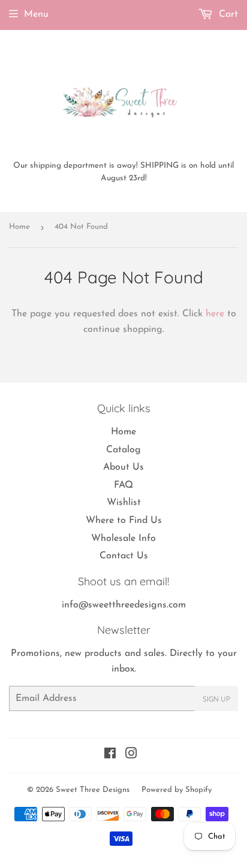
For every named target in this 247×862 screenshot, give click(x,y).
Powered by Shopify (176, 790)
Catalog (123, 450)
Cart (227, 14)
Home (19, 227)
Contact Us (124, 556)
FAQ (123, 485)
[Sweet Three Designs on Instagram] (131, 755)
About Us (123, 467)
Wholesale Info (123, 538)
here (215, 314)
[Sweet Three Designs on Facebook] (110, 755)
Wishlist (124, 502)
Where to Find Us (124, 520)
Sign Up (216, 698)
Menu (36, 14)
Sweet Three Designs (92, 790)
